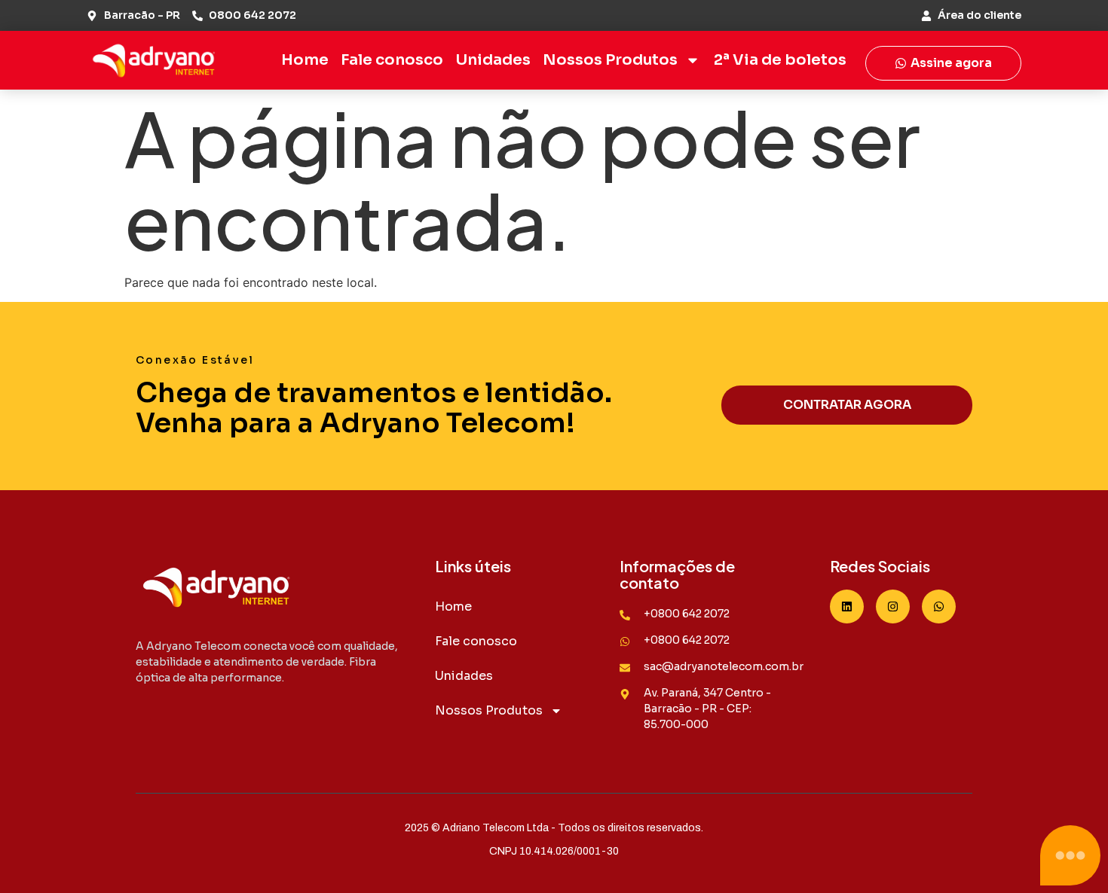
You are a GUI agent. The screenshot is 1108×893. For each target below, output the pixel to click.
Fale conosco (392, 59)
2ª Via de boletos (780, 59)
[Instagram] (893, 606)
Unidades (493, 59)
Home (305, 59)
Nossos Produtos (610, 59)
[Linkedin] (847, 606)
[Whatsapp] (939, 606)
